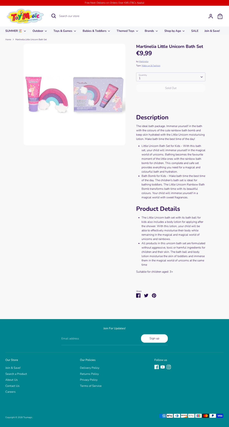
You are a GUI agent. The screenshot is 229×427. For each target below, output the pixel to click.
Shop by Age (173, 31)
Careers (10, 392)
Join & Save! (212, 31)
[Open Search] (53, 15)
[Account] (210, 16)
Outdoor (38, 31)
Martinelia (143, 61)
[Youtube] (162, 367)
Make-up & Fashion (151, 65)
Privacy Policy (89, 380)
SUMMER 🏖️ (14, 31)
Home (8, 39)
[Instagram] (169, 367)
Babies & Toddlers (95, 31)
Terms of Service (91, 386)
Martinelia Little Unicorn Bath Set (31, 39)
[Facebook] (156, 367)
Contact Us (12, 386)
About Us (11, 380)
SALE (194, 31)
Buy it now (171, 99)
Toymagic (27, 417)
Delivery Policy (89, 368)
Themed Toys (126, 31)
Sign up (154, 338)
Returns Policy (89, 374)
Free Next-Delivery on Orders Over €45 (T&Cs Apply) (114, 2)
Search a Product (16, 374)
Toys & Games (63, 31)
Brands (150, 31)
